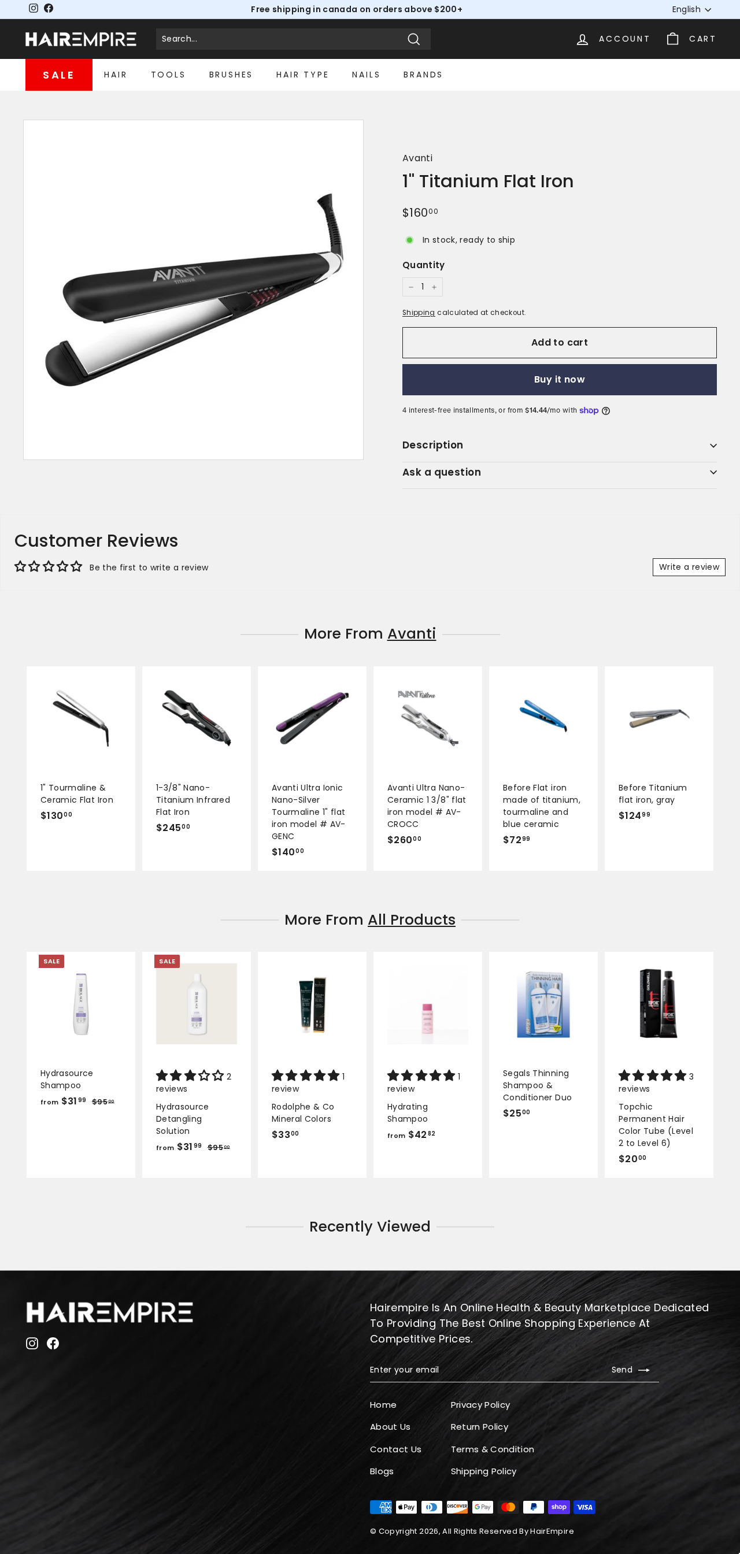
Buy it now (559, 379)
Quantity (423, 265)
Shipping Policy (484, 1471)
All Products (412, 920)
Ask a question (441, 472)
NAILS (366, 74)
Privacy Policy (480, 1405)
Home (383, 1405)
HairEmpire (552, 1531)
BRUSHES (231, 74)
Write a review (689, 567)
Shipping (418, 312)
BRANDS (423, 74)
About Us (390, 1427)
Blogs (382, 1471)
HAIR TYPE (302, 74)
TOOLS (168, 74)
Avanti (417, 158)
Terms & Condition (493, 1449)
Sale (59, 75)
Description (433, 445)
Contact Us (396, 1449)
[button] (191, 1076)
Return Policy (480, 1427)
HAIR (115, 74)
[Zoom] (193, 289)
